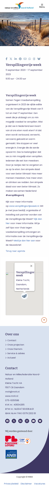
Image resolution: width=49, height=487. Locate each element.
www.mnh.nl (12, 396)
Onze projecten (15, 345)
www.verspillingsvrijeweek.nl (24, 206)
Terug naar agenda (15, 251)
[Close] (31, 266)
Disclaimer (26, 484)
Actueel (11, 358)
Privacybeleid (11, 484)
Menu (42, 7)
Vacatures (39, 484)
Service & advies (16, 353)
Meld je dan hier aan (24, 240)
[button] (24, 295)
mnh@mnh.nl (12, 391)
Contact (11, 340)
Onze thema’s (14, 349)
